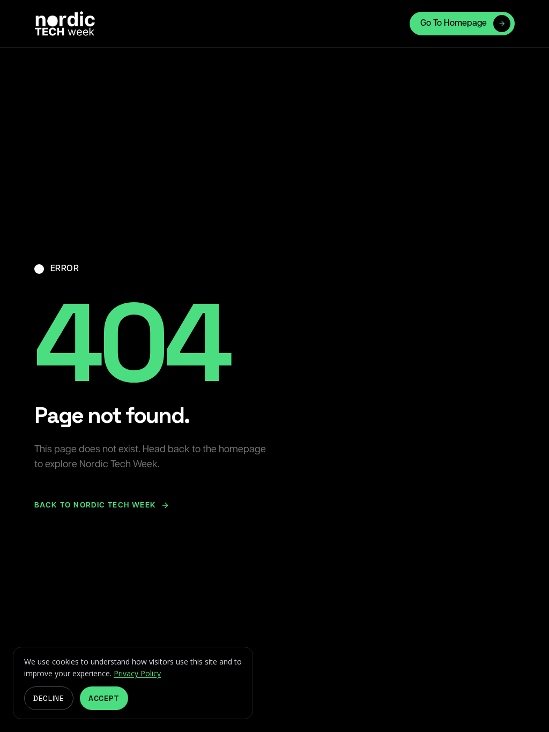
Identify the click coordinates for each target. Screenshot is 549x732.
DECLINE (48, 698)
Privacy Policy (137, 673)
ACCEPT (104, 698)
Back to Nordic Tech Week (95, 505)
